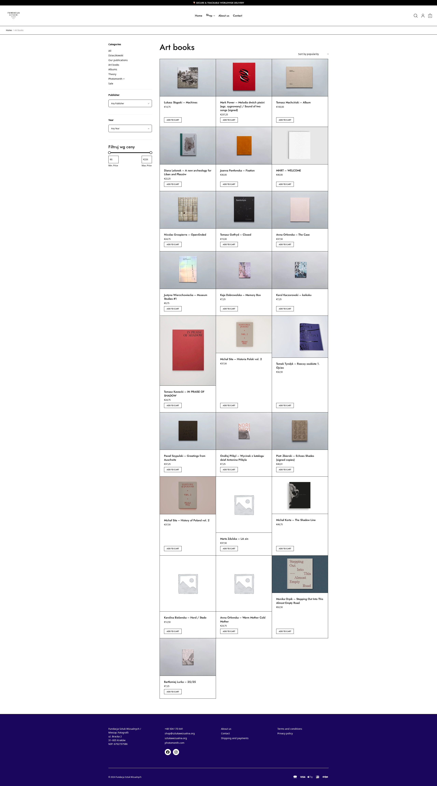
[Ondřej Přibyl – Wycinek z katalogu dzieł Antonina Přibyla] (244, 431)
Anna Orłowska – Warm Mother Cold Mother (242, 619)
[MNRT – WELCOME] (300, 145)
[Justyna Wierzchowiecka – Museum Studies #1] (188, 270)
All (109, 50)
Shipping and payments (235, 738)
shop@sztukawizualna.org (180, 733)
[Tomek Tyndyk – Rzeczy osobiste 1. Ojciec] (300, 337)
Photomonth (115, 78)
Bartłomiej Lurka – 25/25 (180, 682)
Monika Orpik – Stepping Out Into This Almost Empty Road (299, 601)
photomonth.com (174, 742)
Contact (237, 16)
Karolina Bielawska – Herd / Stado (185, 618)
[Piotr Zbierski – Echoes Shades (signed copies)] (300, 431)
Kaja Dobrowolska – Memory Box (240, 295)
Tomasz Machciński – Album (293, 102)
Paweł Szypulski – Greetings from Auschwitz (184, 458)
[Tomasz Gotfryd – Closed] (244, 210)
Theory (112, 74)
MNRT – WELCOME (288, 170)
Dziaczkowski (115, 55)
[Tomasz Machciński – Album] (300, 77)
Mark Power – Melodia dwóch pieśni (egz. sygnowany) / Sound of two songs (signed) (242, 106)
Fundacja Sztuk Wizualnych (128, 777)
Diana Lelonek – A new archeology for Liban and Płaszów (187, 172)
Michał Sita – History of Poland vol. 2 (186, 520)
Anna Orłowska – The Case (293, 235)
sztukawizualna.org (176, 738)
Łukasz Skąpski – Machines (180, 102)
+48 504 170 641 (174, 728)
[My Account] (423, 15)
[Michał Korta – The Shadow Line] (300, 495)
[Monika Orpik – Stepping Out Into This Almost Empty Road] (300, 574)
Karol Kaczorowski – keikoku (294, 295)
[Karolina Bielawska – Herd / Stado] (188, 584)
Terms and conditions (289, 728)
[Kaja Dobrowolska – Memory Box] (244, 270)
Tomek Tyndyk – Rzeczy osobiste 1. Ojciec (298, 365)
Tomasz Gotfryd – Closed (235, 235)
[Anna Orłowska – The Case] (300, 210)
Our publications (118, 60)
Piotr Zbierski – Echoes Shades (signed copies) (295, 458)
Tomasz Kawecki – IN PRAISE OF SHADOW (184, 393)
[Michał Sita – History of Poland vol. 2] (188, 495)
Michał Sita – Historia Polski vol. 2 (241, 359)
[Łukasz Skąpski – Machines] (188, 77)
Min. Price (113, 165)
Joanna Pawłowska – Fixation (237, 170)
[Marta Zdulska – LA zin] (244, 505)
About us (223, 16)
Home (198, 16)
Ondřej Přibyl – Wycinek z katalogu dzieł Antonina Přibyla (242, 458)
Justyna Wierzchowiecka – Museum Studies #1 (185, 297)
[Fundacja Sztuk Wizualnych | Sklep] (13, 15)
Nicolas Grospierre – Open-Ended (185, 235)
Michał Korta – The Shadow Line (296, 520)
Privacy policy (285, 733)
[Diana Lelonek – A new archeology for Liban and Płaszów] (188, 145)
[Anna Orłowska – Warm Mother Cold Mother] (244, 584)
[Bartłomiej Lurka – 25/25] (188, 657)
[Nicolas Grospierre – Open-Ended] (188, 210)
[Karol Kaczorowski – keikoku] (300, 270)
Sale (110, 83)
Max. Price (147, 165)
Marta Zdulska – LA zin (234, 539)
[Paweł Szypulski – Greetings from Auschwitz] (188, 431)
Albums (112, 69)
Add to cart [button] (173, 120)
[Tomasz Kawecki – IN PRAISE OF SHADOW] (188, 351)
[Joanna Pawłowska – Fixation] (244, 145)
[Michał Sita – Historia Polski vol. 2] (244, 334)
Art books (113, 64)
